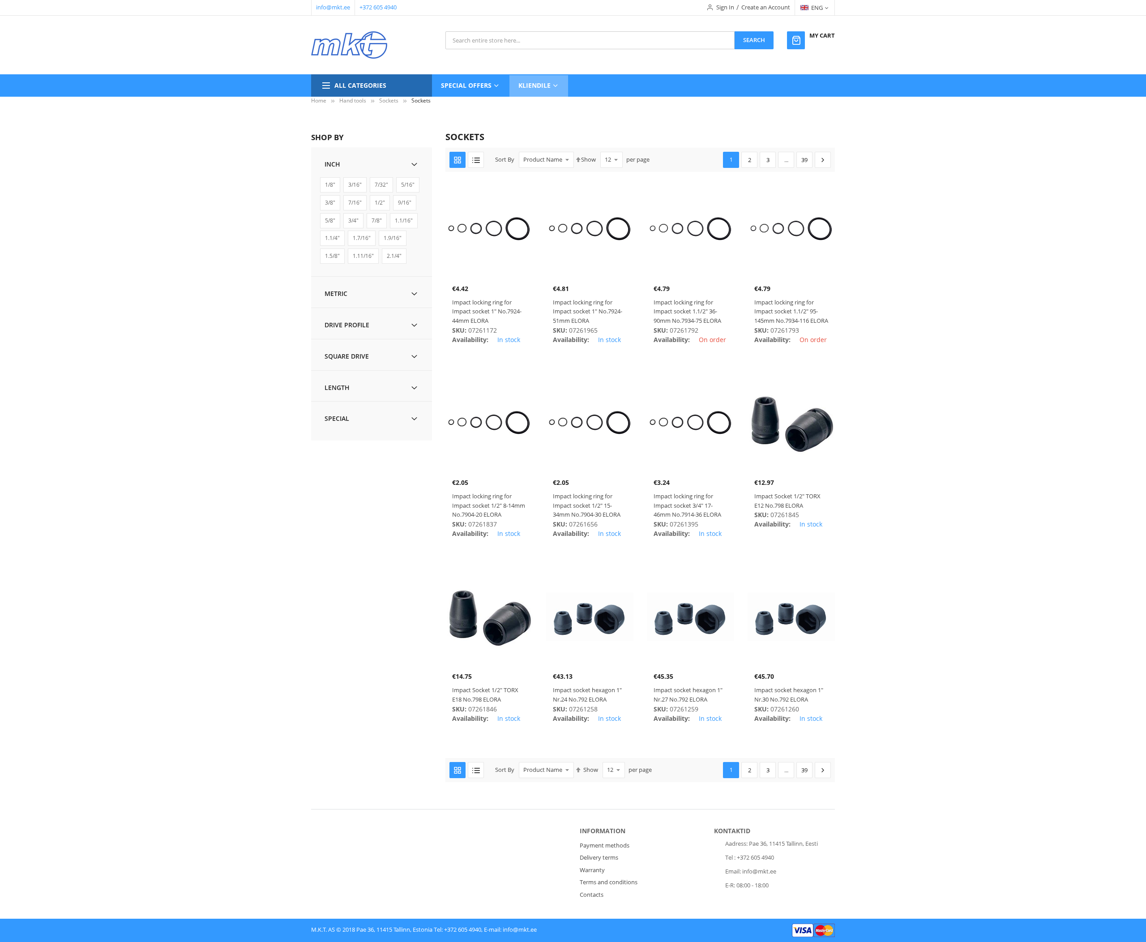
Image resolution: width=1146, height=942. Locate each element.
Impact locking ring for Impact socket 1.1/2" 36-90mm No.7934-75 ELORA (687, 311)
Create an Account (765, 7)
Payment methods (604, 845)
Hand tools (352, 100)
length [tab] (337, 387)
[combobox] (590, 40)
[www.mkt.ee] (349, 45)
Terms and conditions (608, 882)
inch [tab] (332, 164)
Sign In (725, 7)
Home (318, 100)
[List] (476, 160)
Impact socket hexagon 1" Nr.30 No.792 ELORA (788, 694)
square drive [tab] (347, 356)
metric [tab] (336, 293)
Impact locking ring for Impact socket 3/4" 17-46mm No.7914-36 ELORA (687, 505)
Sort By (504, 159)
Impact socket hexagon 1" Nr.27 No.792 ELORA (688, 694)
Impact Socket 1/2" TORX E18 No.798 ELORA (485, 694)
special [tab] (337, 418)
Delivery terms (599, 857)
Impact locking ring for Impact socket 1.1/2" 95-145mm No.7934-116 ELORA (791, 311)
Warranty (592, 870)
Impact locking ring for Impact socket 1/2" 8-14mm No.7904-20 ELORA (488, 505)
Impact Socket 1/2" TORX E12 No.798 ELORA (787, 501)
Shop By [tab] (327, 137)
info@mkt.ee (333, 7)
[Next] (822, 159)
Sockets (388, 100)
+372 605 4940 (378, 7)
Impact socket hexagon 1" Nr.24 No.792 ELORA (587, 694)
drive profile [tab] (347, 325)
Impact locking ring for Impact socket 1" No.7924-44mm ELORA (487, 311)
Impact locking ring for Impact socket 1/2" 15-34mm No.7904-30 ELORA (586, 505)
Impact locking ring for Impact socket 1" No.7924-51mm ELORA (587, 311)
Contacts (591, 895)
